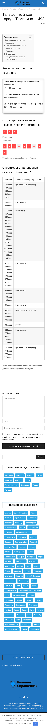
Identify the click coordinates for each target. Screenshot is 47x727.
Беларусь (20, 475)
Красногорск (21, 561)
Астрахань (32, 518)
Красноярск (9, 566)
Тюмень (40, 610)
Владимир (9, 532)
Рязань (31, 595)
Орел (18, 586)
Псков (7, 595)
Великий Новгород (23, 532)
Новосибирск (10, 581)
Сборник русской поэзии (12, 665)
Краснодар (33, 561)
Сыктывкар (33, 605)
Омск (34, 581)
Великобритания (11, 485)
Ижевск (32, 547)
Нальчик (19, 576)
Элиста (36, 624)
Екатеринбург (10, 547)
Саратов (39, 600)
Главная (5, 9)
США (28, 480)
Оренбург (8, 586)
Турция (35, 485)
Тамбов (8, 610)
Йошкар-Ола (19, 552)
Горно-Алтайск (21, 542)
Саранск (29, 600)
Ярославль (34, 629)
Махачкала (38, 571)
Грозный (33, 542)
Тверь (16, 610)
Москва (8, 513)
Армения (18, 480)
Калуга (21, 557)
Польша (8, 490)
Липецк (7, 571)
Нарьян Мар (23, 581)
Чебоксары (25, 624)
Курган (20, 566)
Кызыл (36, 566)
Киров (40, 557)
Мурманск (9, 576)
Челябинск (9, 615)
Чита (29, 615)
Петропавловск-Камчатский (30, 590)
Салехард (9, 600)
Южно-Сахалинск (12, 629)
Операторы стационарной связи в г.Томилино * (15, 57)
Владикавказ (10, 537)
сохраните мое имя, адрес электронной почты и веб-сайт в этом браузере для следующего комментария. (23, 437)
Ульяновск (9, 620)
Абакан (33, 513)
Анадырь (8, 518)
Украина (30, 475)
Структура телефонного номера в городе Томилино (16, 48)
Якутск (24, 629)
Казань (30, 552)
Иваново (22, 547)
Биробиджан (31, 523)
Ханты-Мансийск (11, 624)
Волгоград (22, 537)
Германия (25, 485)
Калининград (10, 557)
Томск (24, 610)
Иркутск (8, 552)
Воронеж (8, 542)
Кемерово (31, 557)
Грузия (39, 475)
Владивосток (33, 527)
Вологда (33, 537)
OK (36, 724)
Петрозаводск (10, 590)
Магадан (17, 571)
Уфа (18, 620)
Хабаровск (27, 620)
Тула (32, 610)
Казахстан (9, 475)
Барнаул (8, 523)
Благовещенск (10, 527)
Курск (28, 566)
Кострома (8, 561)
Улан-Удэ (37, 615)
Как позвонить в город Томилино (15, 41)
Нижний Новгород (33, 576)
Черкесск (20, 615)
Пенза (25, 586)
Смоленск (9, 605)
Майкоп (27, 571)
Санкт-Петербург (20, 513)
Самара (19, 600)
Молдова (8, 480)
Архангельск (20, 518)
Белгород (18, 523)
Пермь (34, 586)
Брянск (22, 527)
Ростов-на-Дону (19, 595)
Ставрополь (20, 605)
